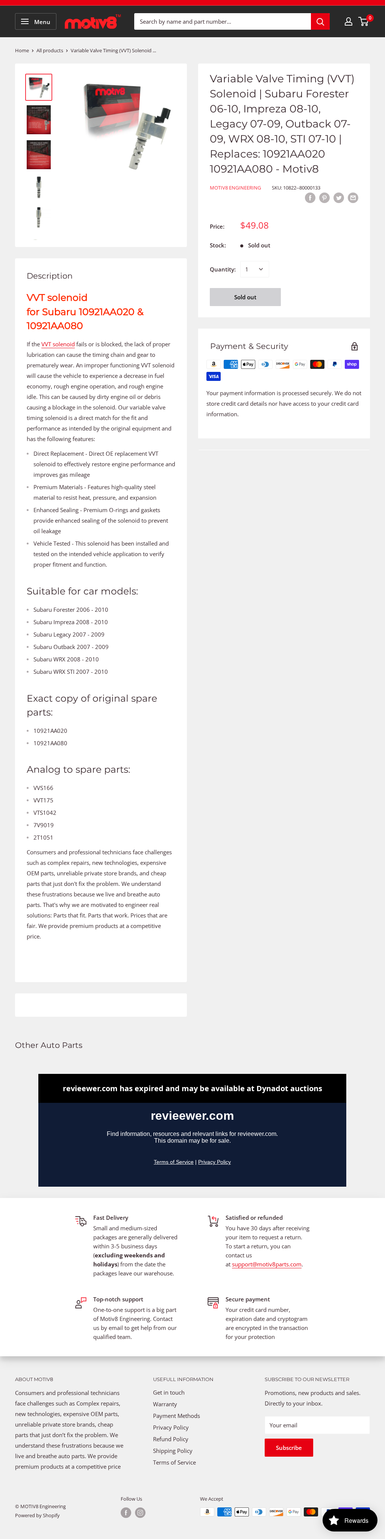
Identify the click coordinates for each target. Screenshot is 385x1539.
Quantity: (223, 269)
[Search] (320, 21)
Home (22, 50)
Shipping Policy (172, 1450)
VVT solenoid (58, 344)
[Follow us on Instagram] (140, 1512)
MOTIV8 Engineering (235, 187)
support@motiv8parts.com (267, 1264)
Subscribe (289, 1447)
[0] (363, 21)
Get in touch (169, 1392)
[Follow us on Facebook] (126, 1512)
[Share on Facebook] (310, 197)
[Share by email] (353, 197)
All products (49, 50)
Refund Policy (170, 1439)
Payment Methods (177, 1415)
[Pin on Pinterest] (324, 197)
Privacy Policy (171, 1427)
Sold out (245, 297)
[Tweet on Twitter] (338, 197)
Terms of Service (174, 1462)
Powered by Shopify (37, 1515)
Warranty (165, 1404)
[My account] (348, 21)
